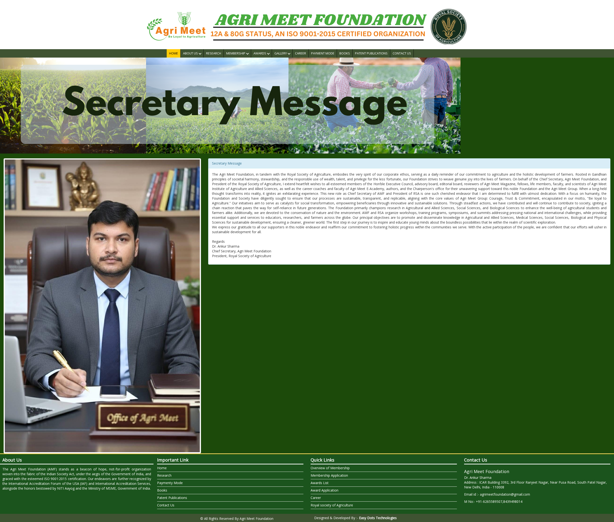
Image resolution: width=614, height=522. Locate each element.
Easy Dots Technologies (378, 518)
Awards (260, 53)
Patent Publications (371, 53)
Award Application (324, 490)
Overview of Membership (330, 468)
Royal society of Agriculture (332, 505)
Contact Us (402, 53)
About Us (191, 53)
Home (173, 53)
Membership (236, 53)
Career (300, 53)
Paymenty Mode (170, 482)
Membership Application (329, 475)
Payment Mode (322, 53)
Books (344, 53)
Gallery (281, 53)
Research (213, 53)
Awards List (320, 482)
